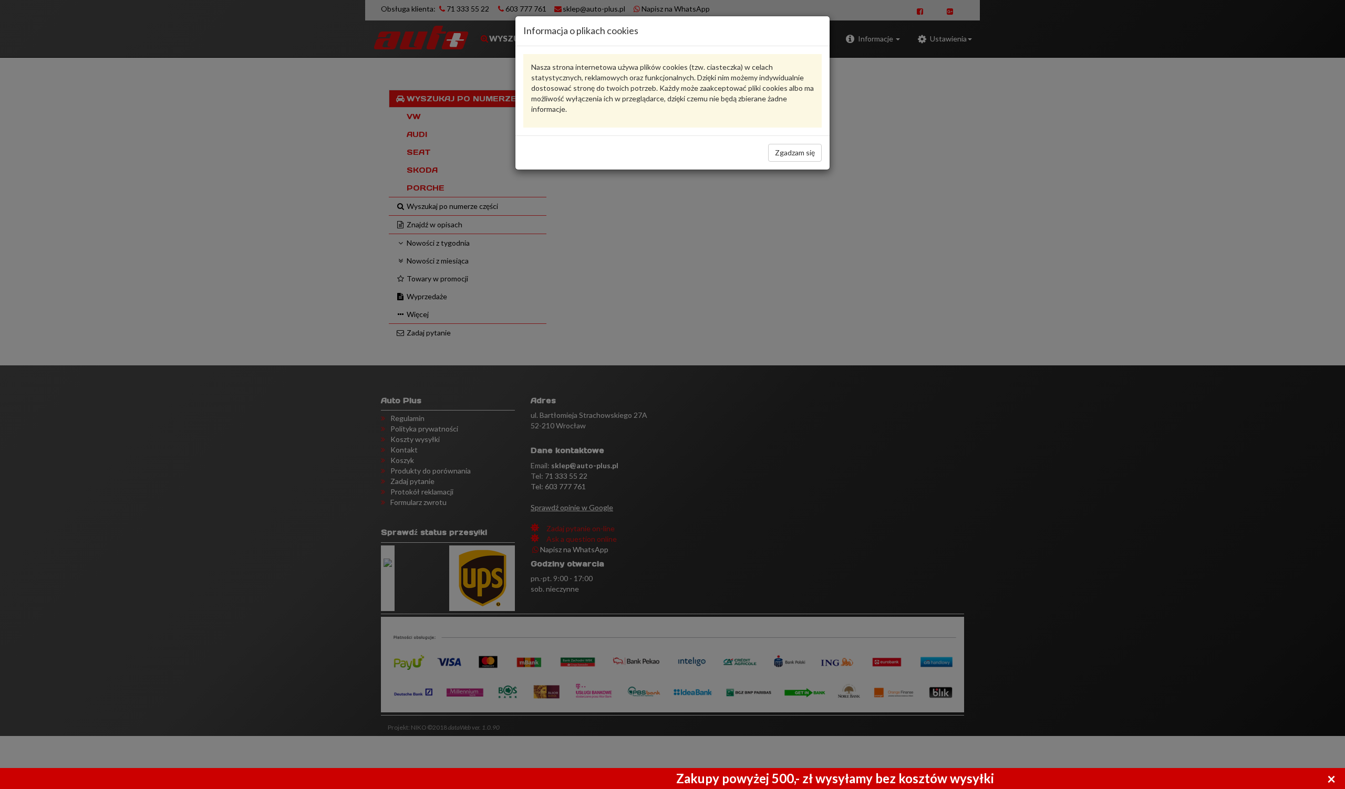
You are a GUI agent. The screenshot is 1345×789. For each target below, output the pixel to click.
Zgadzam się (795, 152)
